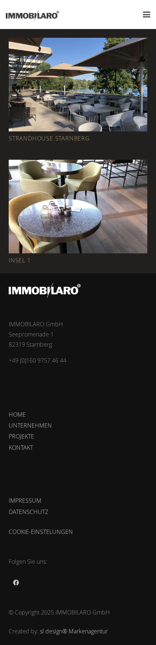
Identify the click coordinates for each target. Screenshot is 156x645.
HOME (17, 415)
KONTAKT (21, 448)
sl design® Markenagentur (74, 631)
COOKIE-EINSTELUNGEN (41, 532)
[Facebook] (16, 582)
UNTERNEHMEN (30, 425)
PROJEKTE (21, 436)
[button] (146, 14)
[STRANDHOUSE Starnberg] (78, 84)
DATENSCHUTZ (28, 512)
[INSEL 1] (78, 206)
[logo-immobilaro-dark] (32, 15)
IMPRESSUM (25, 501)
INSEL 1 (20, 260)
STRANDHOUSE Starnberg (49, 138)
